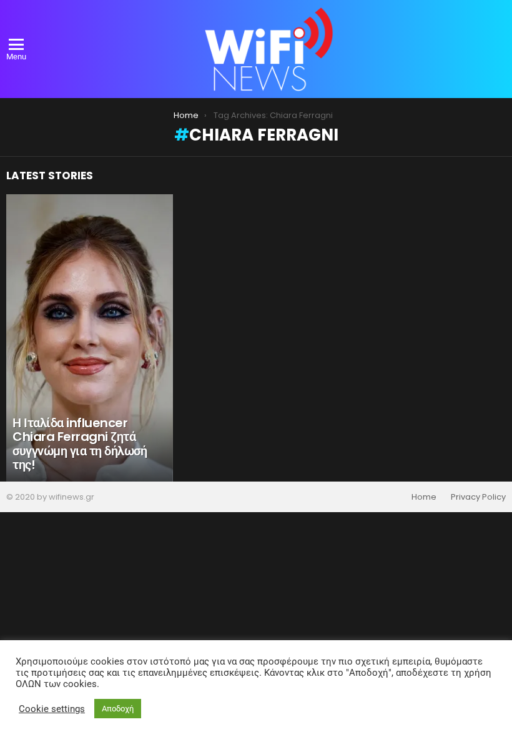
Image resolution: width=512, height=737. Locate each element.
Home (423, 497)
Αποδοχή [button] (118, 708)
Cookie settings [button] (52, 709)
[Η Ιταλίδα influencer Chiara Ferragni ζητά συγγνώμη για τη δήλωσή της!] (89, 338)
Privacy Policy (478, 497)
